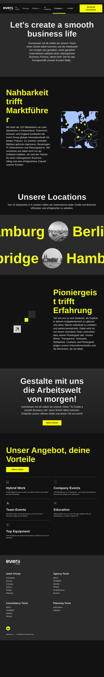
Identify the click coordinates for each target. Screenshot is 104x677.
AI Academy (48, 8)
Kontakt (72, 8)
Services (26, 8)
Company (59, 8)
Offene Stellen (52, 452)
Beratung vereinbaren (92, 8)
